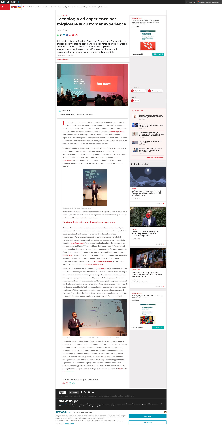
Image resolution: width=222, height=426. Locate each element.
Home (59, 30)
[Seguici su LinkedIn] (81, 392)
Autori (66, 396)
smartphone (67, 160)
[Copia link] (70, 35)
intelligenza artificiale (103, 261)
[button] (5, 7)
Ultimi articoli (30, 7)
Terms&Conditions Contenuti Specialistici (110, 396)
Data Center (72, 7)
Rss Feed (77, 396)
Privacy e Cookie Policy (89, 396)
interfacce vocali (77, 243)
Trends (65, 30)
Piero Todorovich (63, 59)
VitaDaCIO (92, 7)
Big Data (54, 7)
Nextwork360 (63, 404)
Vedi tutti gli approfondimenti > (155, 157)
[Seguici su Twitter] (85, 392)
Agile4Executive (102, 7)
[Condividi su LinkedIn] (64, 35)
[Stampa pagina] (76, 35)
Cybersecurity (62, 7)
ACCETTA (147, 416)
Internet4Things (82, 7)
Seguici (72, 392)
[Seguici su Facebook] (89, 392)
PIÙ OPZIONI (148, 422)
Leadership (101, 269)
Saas (70, 255)
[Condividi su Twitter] (60, 35)
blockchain (67, 372)
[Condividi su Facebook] (67, 35)
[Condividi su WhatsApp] (57, 35)
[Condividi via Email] (73, 35)
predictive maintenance (93, 264)
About (60, 396)
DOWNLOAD (158, 54)
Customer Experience (116, 132)
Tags (71, 396)
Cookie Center (129, 396)
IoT (120, 369)
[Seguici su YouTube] (93, 392)
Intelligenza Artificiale (43, 7)
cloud (65, 255)
